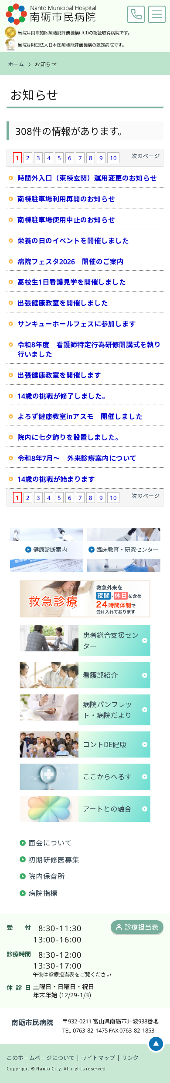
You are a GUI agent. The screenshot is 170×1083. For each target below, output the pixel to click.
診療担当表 (142, 926)
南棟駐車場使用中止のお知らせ (66, 219)
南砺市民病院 (32, 1022)
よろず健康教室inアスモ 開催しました (80, 416)
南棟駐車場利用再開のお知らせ (66, 198)
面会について (50, 842)
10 (113, 158)
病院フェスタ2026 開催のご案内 (70, 261)
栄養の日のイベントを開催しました (73, 240)
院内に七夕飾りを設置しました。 (69, 437)
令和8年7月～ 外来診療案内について (77, 458)
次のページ (146, 155)
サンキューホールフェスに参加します (76, 323)
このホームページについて (41, 1057)
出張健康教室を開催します (59, 374)
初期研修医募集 (54, 859)
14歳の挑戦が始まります (56, 478)
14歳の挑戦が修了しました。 (63, 395)
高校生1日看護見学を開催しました (71, 281)
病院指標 (43, 893)
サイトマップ (98, 1057)
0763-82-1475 (136, 14)
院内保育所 (46, 876)
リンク (130, 1057)
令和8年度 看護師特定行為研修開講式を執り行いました (89, 349)
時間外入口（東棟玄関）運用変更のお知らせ (87, 177)
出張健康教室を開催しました (62, 302)
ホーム (16, 63)
